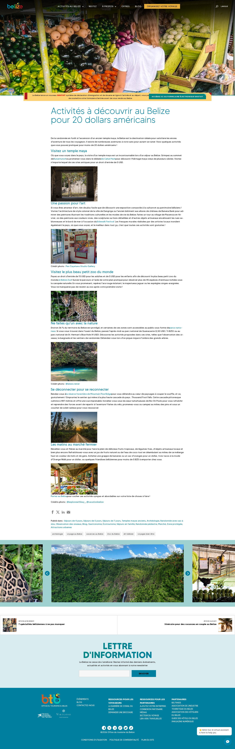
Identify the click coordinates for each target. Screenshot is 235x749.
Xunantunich (60, 158)
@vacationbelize (94, 502)
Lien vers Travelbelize (151, 718)
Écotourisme (109, 524)
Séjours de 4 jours (73, 520)
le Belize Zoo (65, 280)
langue (224, 6)
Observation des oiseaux (68, 524)
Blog (138, 6)
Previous (47, 573)
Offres (125, 6)
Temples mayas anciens (134, 520)
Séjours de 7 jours (112, 520)
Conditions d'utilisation (94, 740)
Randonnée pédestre (146, 524)
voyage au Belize (74, 534)
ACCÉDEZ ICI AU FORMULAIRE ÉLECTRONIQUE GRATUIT (177, 96)
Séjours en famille (126, 524)
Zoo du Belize (113, 534)
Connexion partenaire (151, 709)
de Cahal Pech (108, 158)
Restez (93, 6)
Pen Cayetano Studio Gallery (80, 266)
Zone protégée (174, 524)
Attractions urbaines (61, 527)
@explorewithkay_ (76, 502)
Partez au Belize (59, 496)
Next (187, 573)
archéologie (57, 534)
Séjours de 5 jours (92, 520)
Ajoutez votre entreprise (153, 706)
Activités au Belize (70, 7)
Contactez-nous (86, 705)
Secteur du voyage (149, 715)
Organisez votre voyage (162, 6)
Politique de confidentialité (124, 740)
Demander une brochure (120, 712)
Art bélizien (129, 534)
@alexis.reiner (73, 384)
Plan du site (147, 740)
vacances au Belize (94, 534)
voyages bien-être (146, 534)
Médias (143, 712)
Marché (162, 524)
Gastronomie (95, 524)
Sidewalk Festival (105, 221)
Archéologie (153, 520)
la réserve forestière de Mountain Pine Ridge (88, 394)
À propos (109, 7)
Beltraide (176, 702)
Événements (83, 699)
